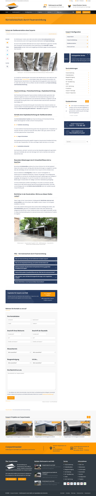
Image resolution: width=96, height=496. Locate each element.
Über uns (59, 12)
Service (49, 12)
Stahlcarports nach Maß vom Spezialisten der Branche (17, 0)
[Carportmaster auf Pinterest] (81, 483)
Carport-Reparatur (71, 93)
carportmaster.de (52, 33)
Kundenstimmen (71, 101)
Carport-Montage (70, 90)
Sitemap (73, 493)
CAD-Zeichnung (70, 86)
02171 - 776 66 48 (80, 0)
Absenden (11, 398)
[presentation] (87, 54)
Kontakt (88, 0)
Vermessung (69, 79)
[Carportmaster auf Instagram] (78, 483)
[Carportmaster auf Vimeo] (65, 483)
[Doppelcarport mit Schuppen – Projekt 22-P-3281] (19, 435)
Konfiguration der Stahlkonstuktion (14, 17)
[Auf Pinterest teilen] (7, 58)
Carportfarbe (25, 79)
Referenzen (86, 12)
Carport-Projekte (48, 294)
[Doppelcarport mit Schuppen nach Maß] (38, 475)
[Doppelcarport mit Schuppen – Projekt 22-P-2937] (76, 435)
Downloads (82, 472)
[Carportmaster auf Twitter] (75, 483)
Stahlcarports (16, 12)
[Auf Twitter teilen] (7, 54)
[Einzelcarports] (38, 483)
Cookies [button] (68, 493)
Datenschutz (80, 493)
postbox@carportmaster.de (81, 446)
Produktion (68, 88)
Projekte (40, 12)
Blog (72, 0)
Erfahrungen (82, 469)
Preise (78, 12)
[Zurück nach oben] (93, 493)
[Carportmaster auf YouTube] (68, 483)
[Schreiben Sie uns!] (7, 42)
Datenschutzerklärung (48, 394)
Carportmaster (14, 493)
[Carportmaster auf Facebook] (71, 483)
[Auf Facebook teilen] (7, 50)
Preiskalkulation (70, 75)
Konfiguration (82, 476)
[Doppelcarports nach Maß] (38, 467)
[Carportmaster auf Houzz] (85, 483)
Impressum (87, 493)
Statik (67, 84)
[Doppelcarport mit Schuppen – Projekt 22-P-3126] (48, 435)
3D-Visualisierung (70, 81)
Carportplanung (70, 73)
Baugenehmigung (70, 77)
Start (7, 12)
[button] (77, 36)
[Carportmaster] (12, 6)
